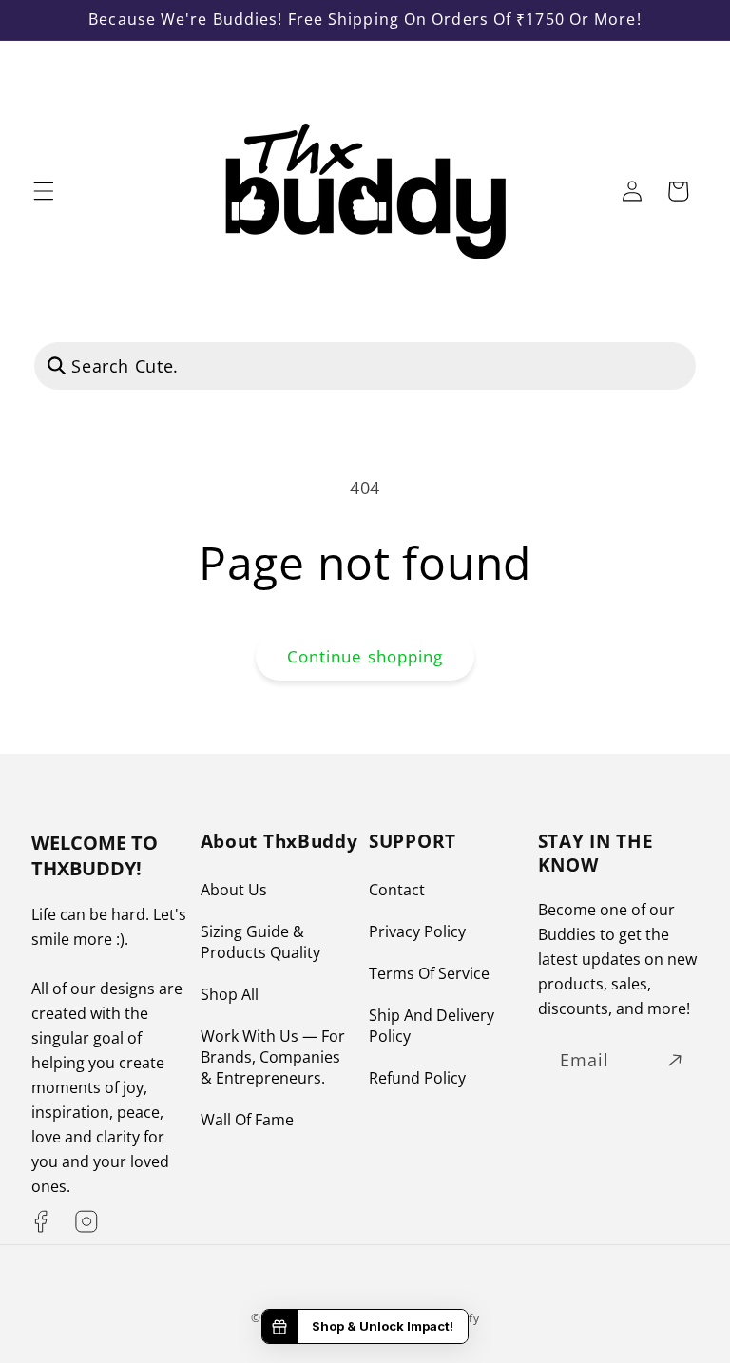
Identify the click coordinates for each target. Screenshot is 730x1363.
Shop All (230, 994)
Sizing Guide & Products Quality (260, 942)
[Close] (662, 366)
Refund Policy (417, 1077)
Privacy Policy (417, 931)
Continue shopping (365, 656)
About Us (234, 889)
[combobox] (365, 366)
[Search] (57, 365)
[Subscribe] (675, 1060)
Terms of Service (429, 973)
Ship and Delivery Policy (431, 1025)
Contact (397, 889)
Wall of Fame (247, 1119)
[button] (44, 191)
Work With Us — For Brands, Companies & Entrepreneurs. (273, 1057)
